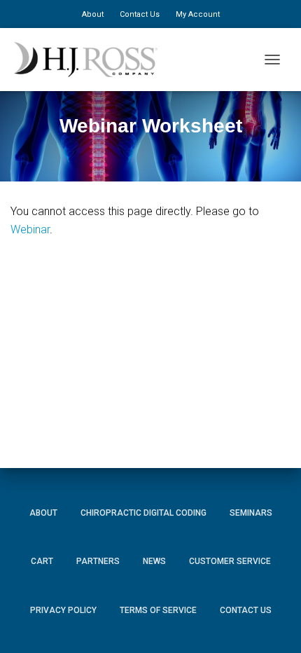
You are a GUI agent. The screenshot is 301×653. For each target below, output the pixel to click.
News (154, 561)
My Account (198, 14)
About (93, 14)
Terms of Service (158, 610)
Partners (98, 561)
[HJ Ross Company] (91, 59)
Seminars (251, 513)
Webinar (30, 229)
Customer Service (230, 561)
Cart (42, 561)
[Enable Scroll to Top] (273, 621)
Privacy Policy (63, 610)
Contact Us (140, 14)
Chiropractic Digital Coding (143, 513)
